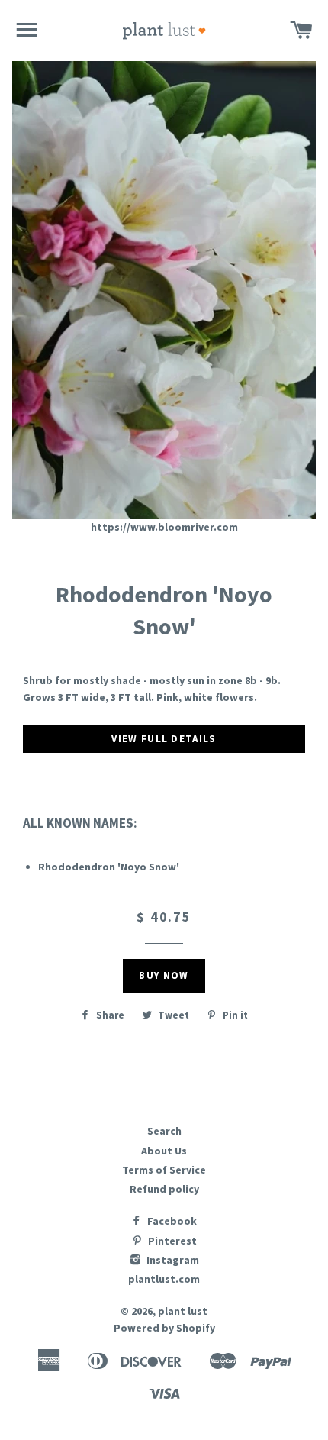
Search (164, 1131)
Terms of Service (164, 1170)
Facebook (171, 1221)
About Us (164, 1150)
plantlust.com (164, 1279)
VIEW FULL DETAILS (163, 738)
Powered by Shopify (164, 1328)
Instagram (171, 1260)
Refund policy (164, 1189)
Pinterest (171, 1241)
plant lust (182, 1311)
